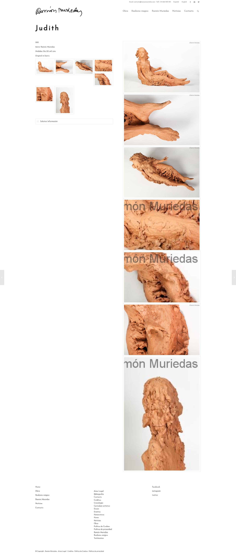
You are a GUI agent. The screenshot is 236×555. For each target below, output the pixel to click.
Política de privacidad (103, 529)
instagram (156, 491)
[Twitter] (199, 2)
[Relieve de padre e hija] (2, 277)
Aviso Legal (99, 491)
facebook (156, 487)
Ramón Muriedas (42, 499)
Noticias (38, 503)
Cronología (98, 503)
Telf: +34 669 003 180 (163, 2)
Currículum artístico (102, 506)
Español (176, 2)
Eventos (97, 512)
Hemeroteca (99, 515)
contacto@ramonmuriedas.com (144, 2)
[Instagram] (194, 2)
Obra (37, 491)
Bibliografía (99, 494)
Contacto (39, 508)
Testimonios (99, 538)
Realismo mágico (42, 495)
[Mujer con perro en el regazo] (234, 277)
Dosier (96, 509)
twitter (155, 495)
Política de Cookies (102, 526)
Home (37, 487)
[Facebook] (190, 2)
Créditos (97, 500)
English (184, 2)
